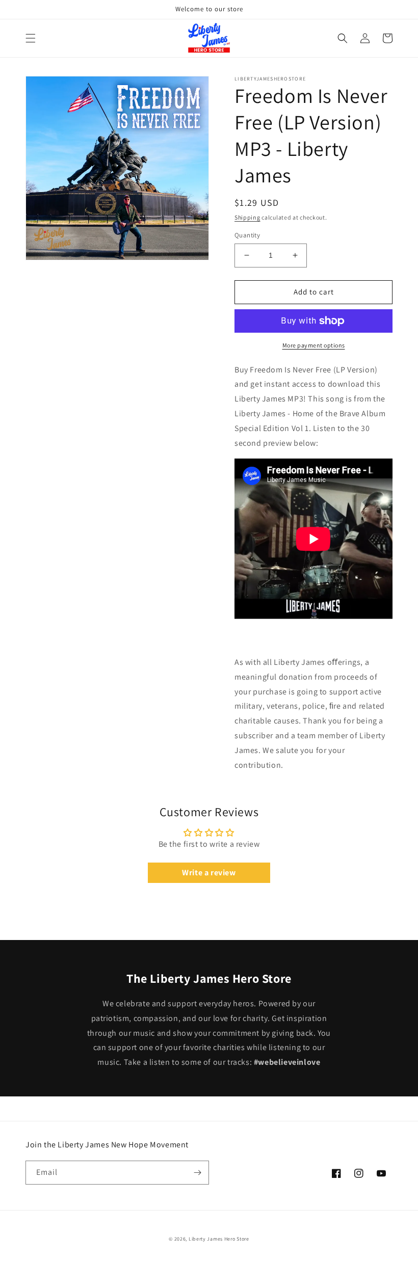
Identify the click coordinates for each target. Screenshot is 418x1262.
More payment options (313, 345)
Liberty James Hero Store (219, 1239)
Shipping (247, 217)
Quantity (247, 235)
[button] (30, 38)
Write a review (209, 872)
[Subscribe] (197, 1173)
